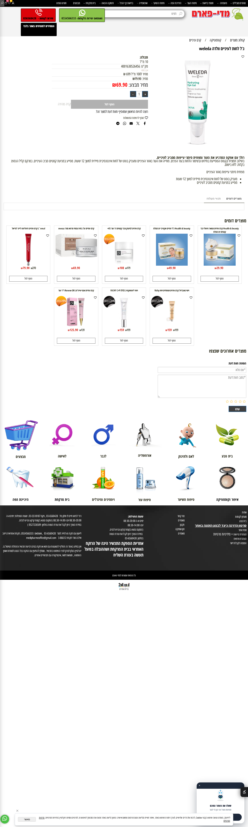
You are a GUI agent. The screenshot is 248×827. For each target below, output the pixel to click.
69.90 (121, 84)
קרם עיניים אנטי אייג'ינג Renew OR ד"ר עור (76, 290)
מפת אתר (243, 530)
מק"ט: (144, 66)
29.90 (220, 268)
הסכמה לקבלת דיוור (238, 543)
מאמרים (181, 520)
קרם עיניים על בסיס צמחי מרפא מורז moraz (76, 228)
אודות (244, 512)
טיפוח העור (192, 3)
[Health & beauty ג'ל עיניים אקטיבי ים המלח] (172, 264)
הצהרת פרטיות (240, 539)
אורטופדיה (143, 3)
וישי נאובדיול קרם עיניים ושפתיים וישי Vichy (172, 290)
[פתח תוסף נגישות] (244, 792)
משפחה (223, 3)
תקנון (182, 524)
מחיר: (144, 79)
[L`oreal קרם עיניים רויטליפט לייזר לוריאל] (28, 264)
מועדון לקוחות (241, 516)
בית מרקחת (91, 3)
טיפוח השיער (158, 3)
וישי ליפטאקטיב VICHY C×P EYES (124, 290)
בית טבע (243, 521)
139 (83, 330)
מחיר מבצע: (137, 85)
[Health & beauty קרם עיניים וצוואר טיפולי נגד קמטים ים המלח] (220, 264)
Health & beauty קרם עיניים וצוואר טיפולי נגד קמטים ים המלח (220, 230)
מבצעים (76, 3)
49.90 (172, 268)
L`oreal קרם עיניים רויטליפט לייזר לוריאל (28, 228)
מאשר (27, 819)
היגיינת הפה (175, 3)
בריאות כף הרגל (126, 3)
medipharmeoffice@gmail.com (41, 538)
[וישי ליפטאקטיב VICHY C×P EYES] (124, 326)
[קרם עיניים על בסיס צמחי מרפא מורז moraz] (76, 256)
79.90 (138, 79)
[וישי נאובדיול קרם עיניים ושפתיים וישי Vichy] (172, 326)
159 (169, 330)
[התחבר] (12, 3)
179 (128, 268)
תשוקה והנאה (107, 3)
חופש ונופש (61, 3)
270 (34, 268)
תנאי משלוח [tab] (214, 199)
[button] (220, 279)
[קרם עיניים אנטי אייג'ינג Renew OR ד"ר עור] (76, 326)
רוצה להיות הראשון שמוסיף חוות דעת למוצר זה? (122, 111)
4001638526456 (130, 66)
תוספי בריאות (208, 3)
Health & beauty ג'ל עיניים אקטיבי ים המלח (171, 228)
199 (176, 330)
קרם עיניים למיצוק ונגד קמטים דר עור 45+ (124, 228)
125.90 (74, 330)
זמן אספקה (180, 529)
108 (122, 268)
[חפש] (2, 3)
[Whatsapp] (4, 819)
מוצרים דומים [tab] (233, 199)
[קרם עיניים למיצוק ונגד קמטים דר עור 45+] (124, 264)
